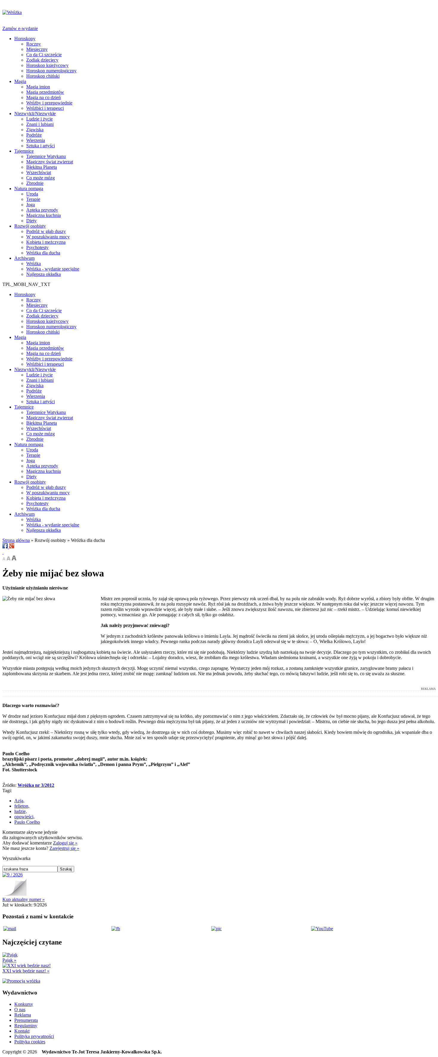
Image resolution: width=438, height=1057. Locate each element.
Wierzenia (35, 140)
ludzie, (20, 811)
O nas (19, 1009)
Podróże (34, 134)
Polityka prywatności (34, 1036)
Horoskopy (24, 38)
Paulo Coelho (27, 822)
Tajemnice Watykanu (46, 156)
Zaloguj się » (65, 842)
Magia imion (38, 86)
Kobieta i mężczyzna (46, 242)
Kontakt (21, 1030)
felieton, (21, 806)
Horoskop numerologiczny (51, 70)
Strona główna (16, 540)
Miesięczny (37, 49)
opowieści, (24, 816)
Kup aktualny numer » (23, 899)
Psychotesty (37, 247)
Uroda (32, 193)
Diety (31, 220)
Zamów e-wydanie (20, 28)
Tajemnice (24, 151)
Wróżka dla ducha (43, 252)
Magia (20, 81)
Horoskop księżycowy (47, 65)
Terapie (33, 199)
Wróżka (33, 263)
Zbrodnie (35, 183)
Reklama (22, 1014)
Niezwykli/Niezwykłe (35, 113)
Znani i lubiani (40, 124)
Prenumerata (26, 1020)
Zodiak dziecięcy (42, 59)
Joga (30, 204)
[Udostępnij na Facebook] (5, 546)
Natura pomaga (28, 188)
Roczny (33, 43)
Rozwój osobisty (30, 226)
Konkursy (23, 1004)
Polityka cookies (29, 1041)
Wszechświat (38, 172)
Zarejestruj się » (64, 848)
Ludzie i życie (39, 118)
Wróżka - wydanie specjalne (52, 268)
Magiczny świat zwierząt (49, 161)
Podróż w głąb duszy (46, 231)
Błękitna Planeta (41, 167)
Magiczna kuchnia (43, 215)
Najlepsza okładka (43, 274)
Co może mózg (40, 177)
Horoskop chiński (43, 76)
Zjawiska (35, 129)
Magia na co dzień (43, 97)
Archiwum (24, 258)
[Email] (3, 552)
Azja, (19, 800)
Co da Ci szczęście (44, 54)
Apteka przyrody (42, 209)
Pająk (9, 960)
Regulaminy (25, 1025)
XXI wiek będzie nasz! (25, 970)
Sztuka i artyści (40, 145)
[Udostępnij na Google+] (11, 546)
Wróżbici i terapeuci (45, 108)
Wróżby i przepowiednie (49, 102)
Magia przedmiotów (45, 92)
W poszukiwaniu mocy (48, 236)
